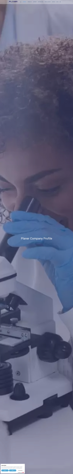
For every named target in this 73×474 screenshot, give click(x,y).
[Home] (21, 2)
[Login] (60, 2)
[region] (36, 237)
